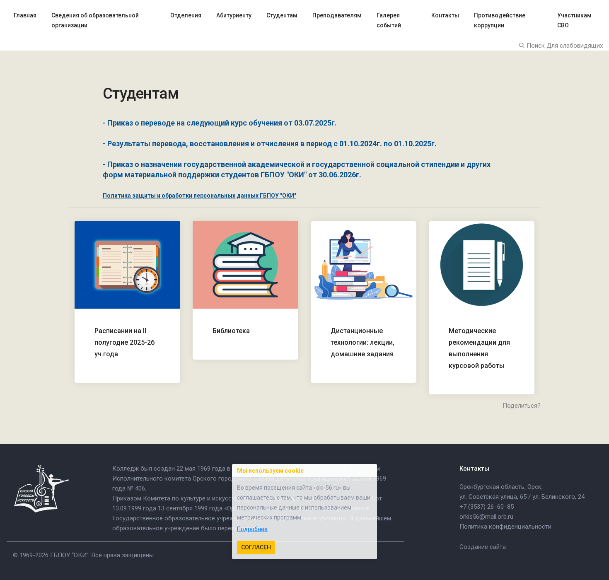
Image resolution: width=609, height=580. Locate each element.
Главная (25, 15)
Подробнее (252, 529)
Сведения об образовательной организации (95, 20)
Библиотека (231, 331)
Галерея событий (389, 20)
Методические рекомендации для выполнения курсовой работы (479, 348)
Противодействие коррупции (499, 20)
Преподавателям (337, 15)
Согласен (256, 547)
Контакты (445, 15)
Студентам (281, 15)
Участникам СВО (574, 20)
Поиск (535, 45)
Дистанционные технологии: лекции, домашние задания (362, 342)
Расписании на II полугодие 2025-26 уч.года (124, 342)
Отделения (185, 15)
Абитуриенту (233, 15)
